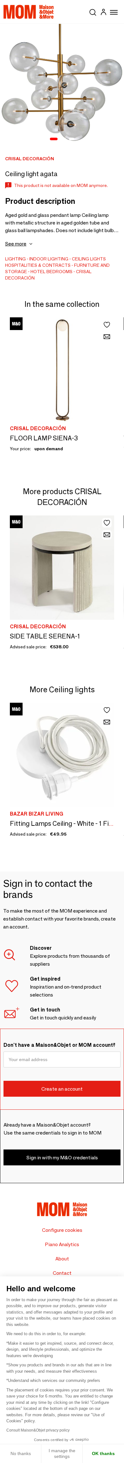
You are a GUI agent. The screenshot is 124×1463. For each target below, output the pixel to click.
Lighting (15, 259)
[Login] (103, 13)
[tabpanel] (62, 86)
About (62, 1259)
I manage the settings (62, 1453)
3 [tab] (71, 139)
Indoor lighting (48, 259)
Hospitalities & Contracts (38, 265)
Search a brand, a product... (92, 11)
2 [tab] (63, 139)
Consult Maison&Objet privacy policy (38, 1430)
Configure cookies (62, 1230)
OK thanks (103, 1453)
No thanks (20, 1453)
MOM (28, 11)
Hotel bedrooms (51, 271)
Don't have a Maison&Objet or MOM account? (59, 1045)
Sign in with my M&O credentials (62, 1158)
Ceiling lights (89, 259)
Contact (62, 1273)
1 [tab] (54, 139)
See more (15, 244)
